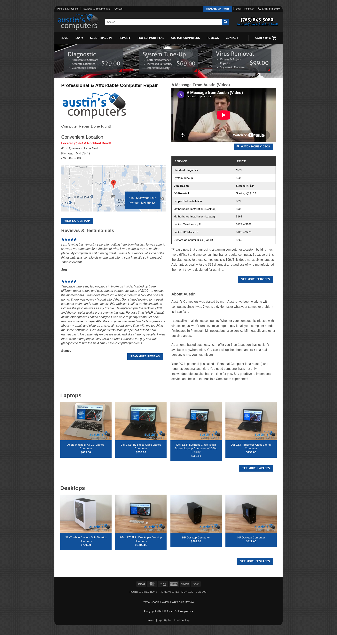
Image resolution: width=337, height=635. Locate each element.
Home (65, 37)
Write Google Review (156, 601)
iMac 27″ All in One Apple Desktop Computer (141, 539)
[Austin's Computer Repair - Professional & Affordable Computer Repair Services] (78, 22)
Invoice (151, 620)
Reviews (213, 37)
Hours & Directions (68, 8)
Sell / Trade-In (101, 37)
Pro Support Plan (150, 37)
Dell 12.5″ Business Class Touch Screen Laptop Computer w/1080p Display (196, 448)
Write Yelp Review (183, 601)
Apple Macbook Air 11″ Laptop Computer (85, 446)
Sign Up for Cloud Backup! (174, 620)
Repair (123, 37)
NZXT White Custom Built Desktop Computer (86, 539)
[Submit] (225, 22)
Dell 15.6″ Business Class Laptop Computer (251, 446)
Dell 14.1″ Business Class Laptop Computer (141, 446)
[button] (245, 9)
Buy (78, 37)
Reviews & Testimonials (96, 8)
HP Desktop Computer (196, 537)
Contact (118, 8)
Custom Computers (185, 37)
